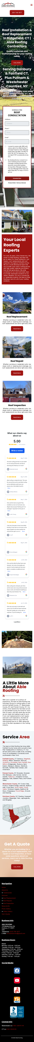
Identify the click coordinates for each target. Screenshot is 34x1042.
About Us (5, 890)
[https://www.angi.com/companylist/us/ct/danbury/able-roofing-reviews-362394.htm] (17, 990)
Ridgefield (27, 759)
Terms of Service (21, 182)
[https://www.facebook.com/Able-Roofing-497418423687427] (17, 971)
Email (7, 137)
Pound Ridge (20, 791)
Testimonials (7, 893)
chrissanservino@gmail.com (16, 933)
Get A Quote (6, 914)
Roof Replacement (9, 898)
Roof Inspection (8, 903)
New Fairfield (22, 762)
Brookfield (14, 762)
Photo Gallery (6, 909)
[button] (31, 5)
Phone (7, 128)
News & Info (6, 906)
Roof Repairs (7, 901)
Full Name (7, 119)
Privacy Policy (12, 182)
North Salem (19, 787)
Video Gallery (7, 911)
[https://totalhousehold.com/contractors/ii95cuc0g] (17, 1000)
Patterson (11, 777)
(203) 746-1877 (15, 931)
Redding (5, 760)
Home (4, 887)
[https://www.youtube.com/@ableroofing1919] (17, 980)
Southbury (6, 762)
